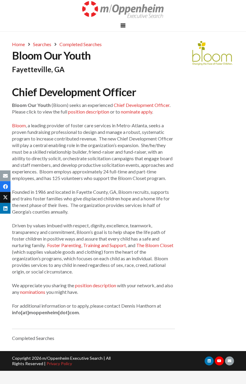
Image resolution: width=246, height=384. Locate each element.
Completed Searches (33, 338)
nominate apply (136, 111)
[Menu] (123, 25)
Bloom (19, 125)
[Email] (229, 360)
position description (88, 111)
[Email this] (5, 175)
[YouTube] (219, 360)
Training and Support (104, 245)
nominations (32, 292)
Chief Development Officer (142, 105)
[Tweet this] (5, 197)
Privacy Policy (59, 363)
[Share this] (5, 186)
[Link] (123, 9)
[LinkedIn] (209, 360)
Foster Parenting (64, 245)
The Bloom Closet (154, 245)
